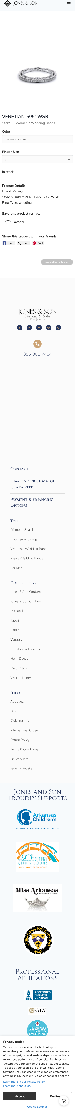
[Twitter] (29, 327)
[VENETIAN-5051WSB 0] (37, 71)
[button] (16, 222)
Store (6, 123)
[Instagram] (58, 327)
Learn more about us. (17, 1086)
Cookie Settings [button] (37, 1107)
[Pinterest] (48, 327)
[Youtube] (39, 327)
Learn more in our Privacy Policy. (24, 1082)
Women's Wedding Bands (35, 123)
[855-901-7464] (37, 344)
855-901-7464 (37, 354)
